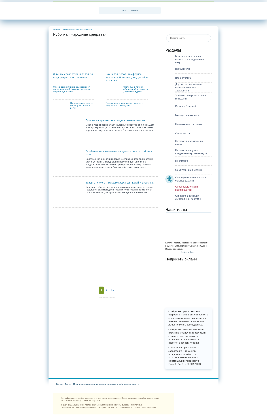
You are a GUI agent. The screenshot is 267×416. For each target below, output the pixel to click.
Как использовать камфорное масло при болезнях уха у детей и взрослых (127, 77)
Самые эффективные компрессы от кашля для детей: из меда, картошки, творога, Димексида (72, 89)
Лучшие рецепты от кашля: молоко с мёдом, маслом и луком (124, 104)
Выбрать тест (187, 252)
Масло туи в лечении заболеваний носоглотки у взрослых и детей (135, 89)
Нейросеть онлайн (181, 259)
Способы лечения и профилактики (77, 30)
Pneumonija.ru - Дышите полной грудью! (74, 10)
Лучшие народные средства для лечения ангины (115, 120)
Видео (134, 10)
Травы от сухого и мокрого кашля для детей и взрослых (120, 182)
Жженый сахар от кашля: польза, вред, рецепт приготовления (73, 75)
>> (112, 290)
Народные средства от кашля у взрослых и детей (81, 105)
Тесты (125, 10)
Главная (57, 30)
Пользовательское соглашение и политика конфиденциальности (106, 384)
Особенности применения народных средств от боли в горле (119, 153)
